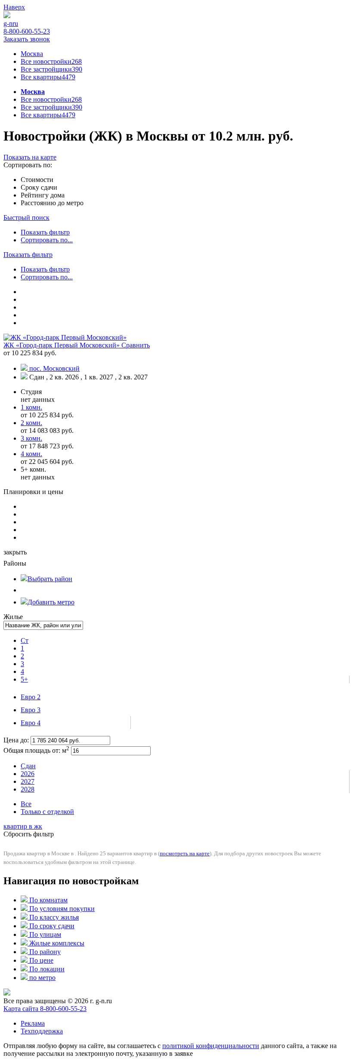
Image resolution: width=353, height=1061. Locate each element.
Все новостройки (51, 61)
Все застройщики (51, 69)
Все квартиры (48, 77)
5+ (24, 679)
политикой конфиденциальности (210, 1045)
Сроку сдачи (39, 187)
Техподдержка (42, 1031)
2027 (27, 781)
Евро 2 (30, 697)
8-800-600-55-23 (26, 31)
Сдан (28, 766)
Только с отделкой (47, 811)
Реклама (33, 1023)
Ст (24, 640)
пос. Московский (54, 368)
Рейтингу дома (43, 195)
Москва (32, 53)
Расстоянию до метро (52, 203)
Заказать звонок (26, 39)
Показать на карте (29, 157)
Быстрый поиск (26, 217)
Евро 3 (30, 710)
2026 (27, 773)
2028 (27, 789)
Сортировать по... (47, 240)
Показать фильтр (45, 232)
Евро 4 (30, 722)
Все (26, 803)
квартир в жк (22, 826)
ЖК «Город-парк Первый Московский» (62, 345)
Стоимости (37, 179)
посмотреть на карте (185, 853)
